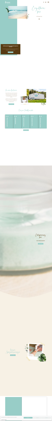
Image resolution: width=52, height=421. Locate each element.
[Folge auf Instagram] (46, 2)
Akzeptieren (28, 417)
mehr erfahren (10, 52)
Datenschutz (2, 419)
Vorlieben (46, 417)
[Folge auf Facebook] (44, 2)
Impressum (5, 419)
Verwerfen (37, 417)
